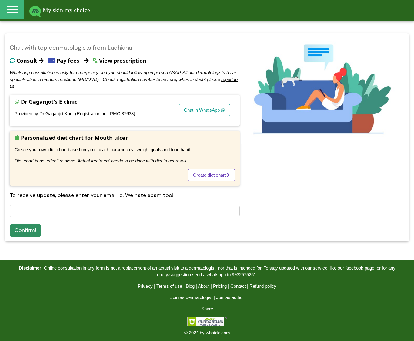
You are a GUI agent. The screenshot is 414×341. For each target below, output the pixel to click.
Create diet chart (210, 175)
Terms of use (169, 286)
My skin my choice (65, 10)
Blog (190, 286)
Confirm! (25, 230)
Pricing (220, 286)
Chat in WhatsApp (202, 110)
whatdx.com (218, 332)
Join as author (230, 297)
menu (12, 9)
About (203, 286)
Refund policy (262, 286)
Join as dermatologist (191, 297)
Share (207, 308)
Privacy (145, 286)
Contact (238, 286)
